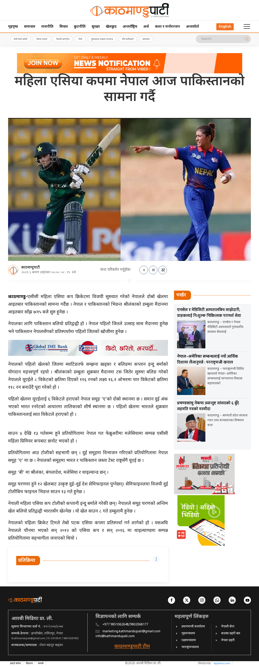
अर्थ (146, 26)
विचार (63, 26)
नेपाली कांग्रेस (62, 39)
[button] (247, 27)
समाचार (29, 26)
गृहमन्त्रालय (188, 633)
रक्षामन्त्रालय (189, 640)
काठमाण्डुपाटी (30, 268)
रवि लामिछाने (128, 39)
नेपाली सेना (227, 627)
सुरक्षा (96, 26)
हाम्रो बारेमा (15, 663)
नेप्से (80, 39)
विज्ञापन (29, 663)
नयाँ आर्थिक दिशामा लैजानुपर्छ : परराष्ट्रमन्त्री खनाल (207, 359)
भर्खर (181, 295)
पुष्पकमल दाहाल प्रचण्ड (102, 39)
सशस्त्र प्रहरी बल (230, 633)
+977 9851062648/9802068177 (125, 625)
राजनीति (47, 26)
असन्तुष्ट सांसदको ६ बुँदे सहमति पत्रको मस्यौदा (208, 406)
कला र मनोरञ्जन (167, 26)
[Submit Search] (247, 39)
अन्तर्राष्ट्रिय (130, 26)
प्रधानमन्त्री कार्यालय (193, 627)
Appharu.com (222, 663)
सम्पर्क (41, 663)
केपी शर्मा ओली (20, 39)
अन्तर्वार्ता (192, 26)
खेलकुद (111, 26)
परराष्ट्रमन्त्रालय (190, 647)
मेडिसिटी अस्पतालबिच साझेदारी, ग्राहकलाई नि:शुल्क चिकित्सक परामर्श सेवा (209, 312)
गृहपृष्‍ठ (13, 26)
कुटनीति (80, 26)
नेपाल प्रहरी (228, 640)
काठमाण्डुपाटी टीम (132, 646)
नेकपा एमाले (41, 39)
